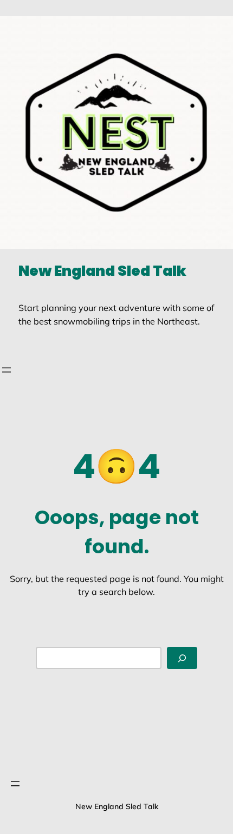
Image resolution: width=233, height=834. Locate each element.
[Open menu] (6, 369)
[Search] (182, 658)
